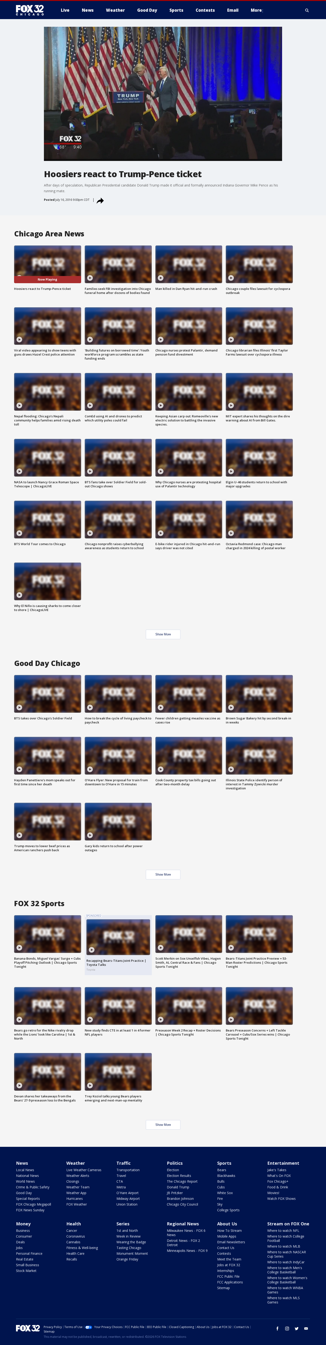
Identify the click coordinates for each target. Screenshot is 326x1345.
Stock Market (26, 1270)
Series (122, 1224)
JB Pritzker (175, 1193)
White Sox (225, 1193)
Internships (225, 1270)
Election (173, 1170)
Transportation (128, 1170)
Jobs (19, 1247)
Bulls (221, 1181)
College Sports (228, 1210)
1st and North (127, 1230)
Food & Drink (277, 1187)
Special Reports (28, 1198)
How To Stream (229, 1230)
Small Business (27, 1265)
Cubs (221, 1187)
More (256, 10)
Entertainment (283, 1163)
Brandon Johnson (180, 1198)
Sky (219, 1204)
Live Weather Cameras (83, 1170)
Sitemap (223, 1288)
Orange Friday (127, 1259)
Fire (220, 1198)
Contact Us (225, 1247)
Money (23, 1224)
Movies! (273, 1193)
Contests (224, 1253)
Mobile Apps (226, 1236)
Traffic (123, 1163)
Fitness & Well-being (82, 1247)
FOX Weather (76, 1204)
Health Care (75, 1253)
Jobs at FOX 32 (228, 1265)
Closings (72, 1181)
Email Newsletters (231, 1242)
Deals (20, 1242)
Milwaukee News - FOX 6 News (186, 1232)
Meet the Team (229, 1259)
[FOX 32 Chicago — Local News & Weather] (31, 10)
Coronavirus (75, 1236)
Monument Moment (132, 1253)
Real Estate (24, 1259)
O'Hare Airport (127, 1193)
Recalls (71, 1259)
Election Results (179, 1175)
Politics (175, 1163)
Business (23, 1230)
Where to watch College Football (285, 1238)
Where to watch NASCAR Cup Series (286, 1254)
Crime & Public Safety (32, 1187)
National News (27, 1175)
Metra (121, 1187)
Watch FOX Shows (281, 1198)
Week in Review (128, 1236)
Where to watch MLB (283, 1246)
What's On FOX (279, 1175)
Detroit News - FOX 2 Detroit (183, 1242)
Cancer (71, 1230)
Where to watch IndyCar (286, 1262)
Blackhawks (226, 1175)
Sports (224, 1163)
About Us (227, 1224)
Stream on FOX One (288, 1224)
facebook (277, 1328)
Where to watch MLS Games (283, 1300)
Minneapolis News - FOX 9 (187, 1250)
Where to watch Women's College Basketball (287, 1280)
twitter (296, 1328)
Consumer (24, 1236)
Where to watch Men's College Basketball (284, 1269)
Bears (221, 1170)
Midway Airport (128, 1198)
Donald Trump (178, 1187)
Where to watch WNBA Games (285, 1290)
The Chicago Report (182, 1181)
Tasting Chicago (128, 1247)
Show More (163, 634)
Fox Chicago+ (278, 1181)
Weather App (76, 1193)
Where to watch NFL (283, 1230)
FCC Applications (230, 1282)
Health (73, 1224)
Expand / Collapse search (307, 10)
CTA (119, 1181)
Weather (75, 1163)
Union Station (126, 1204)
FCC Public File (228, 1276)
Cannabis (73, 1242)
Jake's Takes (276, 1170)
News (22, 1163)
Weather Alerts (77, 1175)
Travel (121, 1175)
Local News (25, 1170)
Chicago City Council (182, 1204)
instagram (287, 1328)
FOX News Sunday (30, 1210)
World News (25, 1181)
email (306, 1328)
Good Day (24, 1193)
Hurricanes (74, 1198)
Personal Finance (29, 1253)
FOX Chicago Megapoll (33, 1204)
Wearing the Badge (131, 1242)
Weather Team (77, 1187)
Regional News (183, 1224)
